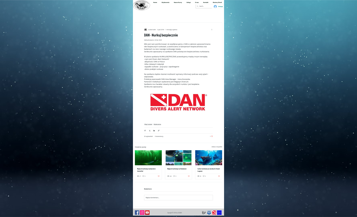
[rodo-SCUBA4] (219, 212)
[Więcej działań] (212, 29)
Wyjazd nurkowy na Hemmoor (177, 169)
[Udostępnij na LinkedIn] (154, 130)
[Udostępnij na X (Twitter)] (149, 130)
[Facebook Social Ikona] (137, 212)
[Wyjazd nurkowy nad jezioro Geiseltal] (148, 157)
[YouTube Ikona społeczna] (147, 212)
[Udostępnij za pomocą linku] (159, 130)
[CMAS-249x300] (209, 212)
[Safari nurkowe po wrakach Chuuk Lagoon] (208, 157)
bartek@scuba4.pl (209, 216)
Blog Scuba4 (148, 124)
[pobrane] (214, 212)
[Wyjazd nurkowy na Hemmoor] (178, 157)
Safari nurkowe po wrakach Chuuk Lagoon (208, 170)
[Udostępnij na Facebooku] (145, 130)
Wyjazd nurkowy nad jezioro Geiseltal (146, 170)
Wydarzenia (157, 124)
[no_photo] (204, 212)
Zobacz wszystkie (217, 147)
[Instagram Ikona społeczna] (142, 212)
